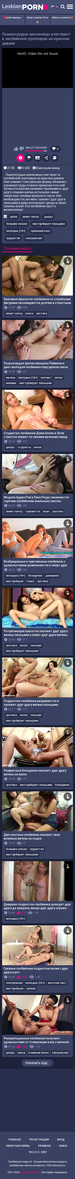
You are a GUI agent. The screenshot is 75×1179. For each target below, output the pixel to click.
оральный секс (40, 230)
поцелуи (36, 645)
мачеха (10, 377)
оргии (13, 216)
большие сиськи (16, 223)
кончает (46, 377)
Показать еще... (37, 1063)
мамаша (11, 383)
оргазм (30, 988)
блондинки (35, 575)
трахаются (32, 511)
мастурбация (14, 581)
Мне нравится (16, 149)
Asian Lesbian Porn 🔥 (37, 19)
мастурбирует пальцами (49, 223)
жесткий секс (57, 982)
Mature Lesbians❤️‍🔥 (62, 17)
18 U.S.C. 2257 (38, 1152)
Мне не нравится (21, 149)
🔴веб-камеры (12, 17)
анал (46, 511)
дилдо (48, 216)
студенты (24, 447)
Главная (14, 1139)
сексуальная (33, 238)
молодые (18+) (16, 230)
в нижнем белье (38, 1052)
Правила (44, 1145)
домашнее (52, 575)
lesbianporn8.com (31, 1172)
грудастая (13, 238)
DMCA (63, 1145)
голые (30, 581)
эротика (41, 313)
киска (29, 313)
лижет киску (30, 216)
